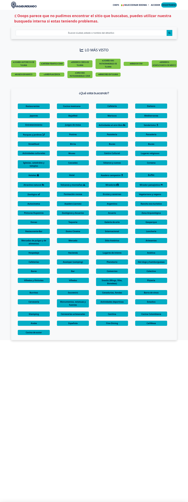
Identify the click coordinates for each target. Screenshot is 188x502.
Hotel (72, 175)
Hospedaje (34, 252)
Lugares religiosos (150, 153)
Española (73, 323)
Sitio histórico (112, 240)
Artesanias (151, 240)
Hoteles (33, 175)
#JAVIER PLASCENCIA (52, 74)
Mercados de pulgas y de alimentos (33, 242)
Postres (73, 134)
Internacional (112, 231)
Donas (34, 222)
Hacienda (73, 252)
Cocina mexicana (72, 106)
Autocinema (33, 203)
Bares (34, 271)
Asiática (151, 252)
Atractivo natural (33, 184)
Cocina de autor (34, 332)
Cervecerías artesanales (73, 314)
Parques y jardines (32, 134)
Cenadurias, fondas (112, 292)
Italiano (151, 106)
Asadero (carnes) (72, 203)
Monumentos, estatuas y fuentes (73, 303)
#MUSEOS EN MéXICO (23, 74)
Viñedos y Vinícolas (33, 280)
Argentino (112, 203)
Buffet (151, 175)
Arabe (34, 323)
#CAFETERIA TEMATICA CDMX (52, 64)
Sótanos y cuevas (112, 162)
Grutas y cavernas (112, 194)
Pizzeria (151, 280)
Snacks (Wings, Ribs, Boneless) (112, 282)
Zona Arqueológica (151, 213)
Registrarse (169, 5)
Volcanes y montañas (72, 184)
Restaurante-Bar (33, 231)
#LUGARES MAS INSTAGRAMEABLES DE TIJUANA (108, 63)
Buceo (112, 144)
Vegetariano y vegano (150, 194)
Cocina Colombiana (151, 314)
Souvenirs (73, 292)
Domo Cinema (73, 231)
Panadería (151, 134)
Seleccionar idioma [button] (135, 5)
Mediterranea (151, 115)
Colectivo (151, 271)
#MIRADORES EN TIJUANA (108, 74)
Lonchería (151, 231)
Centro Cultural (112, 153)
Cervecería (34, 301)
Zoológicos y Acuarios (73, 213)
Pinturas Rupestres (34, 213)
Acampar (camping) (73, 262)
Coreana (151, 162)
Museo (72, 153)
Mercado (73, 240)
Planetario (112, 262)
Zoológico (32, 194)
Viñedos (73, 280)
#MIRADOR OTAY (136, 64)
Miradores (111, 184)
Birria (73, 144)
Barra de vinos (151, 292)
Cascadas (73, 162)
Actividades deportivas (112, 301)
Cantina (112, 314)
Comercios (112, 271)
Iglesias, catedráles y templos (33, 164)
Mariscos (112, 115)
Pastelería (112, 134)
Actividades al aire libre (111, 125)
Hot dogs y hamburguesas (151, 262)
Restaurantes (33, 106)
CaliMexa (151, 323)
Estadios (151, 301)
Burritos (34, 292)
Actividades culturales (34, 153)
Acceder (155, 5)
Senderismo (150, 125)
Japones (34, 115)
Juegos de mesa (73, 124)
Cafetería (112, 106)
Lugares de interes (112, 252)
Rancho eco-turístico (151, 203)
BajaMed (72, 115)
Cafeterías (34, 262)
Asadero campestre (111, 175)
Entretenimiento (33, 124)
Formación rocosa (73, 194)
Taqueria (72, 222)
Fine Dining (112, 323)
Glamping (34, 314)
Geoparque (151, 222)
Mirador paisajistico (150, 184)
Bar (73, 271)
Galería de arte (112, 222)
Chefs (116, 5)
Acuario (112, 213)
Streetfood (33, 144)
